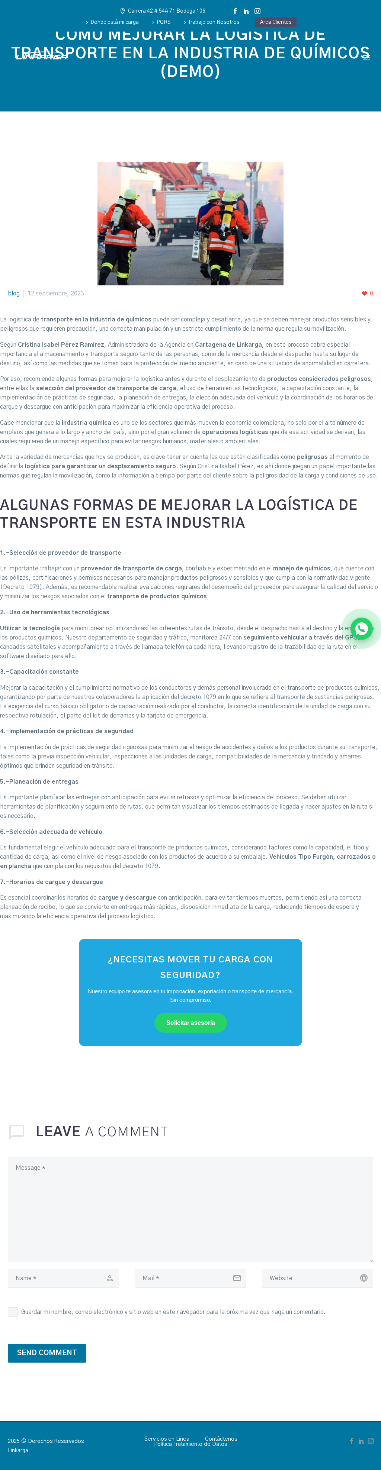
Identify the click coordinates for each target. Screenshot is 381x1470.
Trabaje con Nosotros (213, 22)
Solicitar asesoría (190, 1023)
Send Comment (47, 1353)
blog (14, 294)
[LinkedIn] (246, 11)
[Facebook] (235, 11)
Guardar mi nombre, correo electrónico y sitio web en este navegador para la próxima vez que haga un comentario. (173, 1312)
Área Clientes (275, 22)
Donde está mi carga (114, 22)
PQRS (163, 22)
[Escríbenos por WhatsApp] (361, 629)
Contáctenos (221, 1439)
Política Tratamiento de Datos (190, 1444)
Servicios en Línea (166, 1439)
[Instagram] (257, 11)
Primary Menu (366, 57)
